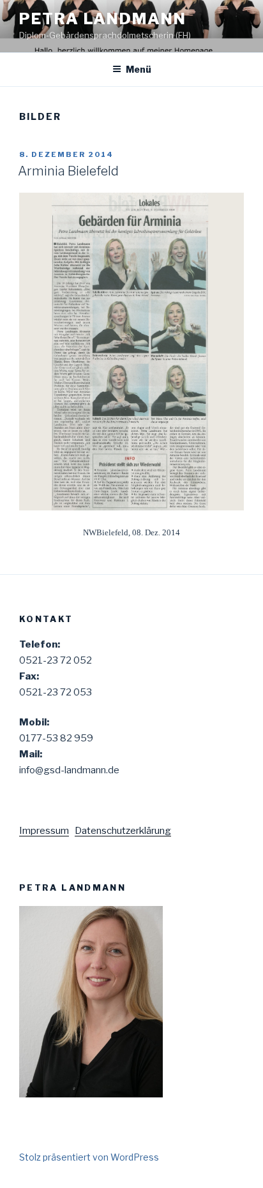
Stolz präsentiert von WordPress (89, 1157)
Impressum (44, 830)
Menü (138, 69)
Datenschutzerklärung (123, 830)
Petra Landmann (102, 19)
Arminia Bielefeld (68, 171)
